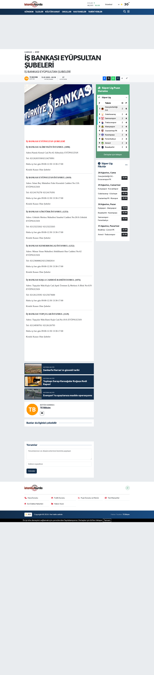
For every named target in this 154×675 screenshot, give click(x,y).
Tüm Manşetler (113, 498)
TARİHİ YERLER (95, 12)
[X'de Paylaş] (109, 78)
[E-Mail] (42, 413)
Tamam (107, 520)
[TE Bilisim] (32, 409)
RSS (29, 514)
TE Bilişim (126, 514)
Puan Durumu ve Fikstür (90, 498)
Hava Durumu (33, 498)
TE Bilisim (45, 408)
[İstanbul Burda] (33, 4)
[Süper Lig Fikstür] (126, 165)
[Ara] (124, 11)
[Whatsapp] (128, 488)
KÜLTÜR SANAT (52, 12)
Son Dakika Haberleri (35, 504)
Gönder (31, 471)
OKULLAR (66, 12)
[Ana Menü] (128, 11)
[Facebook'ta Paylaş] (104, 78)
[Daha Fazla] (118, 78)
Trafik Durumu (59, 498)
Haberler (28, 52)
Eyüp (37, 52)
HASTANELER (79, 12)
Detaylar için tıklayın (113, 155)
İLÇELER (39, 12)
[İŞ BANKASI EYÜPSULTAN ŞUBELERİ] (59, 104)
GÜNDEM (28, 12)
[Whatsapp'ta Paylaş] (113, 78)
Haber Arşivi (59, 504)
